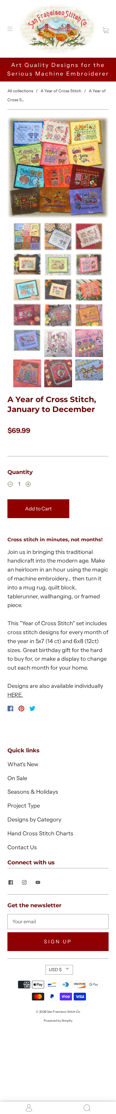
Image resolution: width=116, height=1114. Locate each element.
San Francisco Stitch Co (63, 1012)
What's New (22, 764)
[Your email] (58, 921)
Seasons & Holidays (32, 791)
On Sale (17, 778)
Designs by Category (34, 819)
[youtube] (38, 882)
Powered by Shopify (58, 1021)
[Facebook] (10, 708)
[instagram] (24, 882)
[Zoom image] (58, 168)
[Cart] (106, 28)
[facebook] (10, 882)
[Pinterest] (21, 708)
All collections (20, 90)
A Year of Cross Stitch (61, 90)
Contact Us (22, 847)
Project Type (23, 805)
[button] (17, 168)
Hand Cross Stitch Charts (40, 833)
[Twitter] (32, 708)
